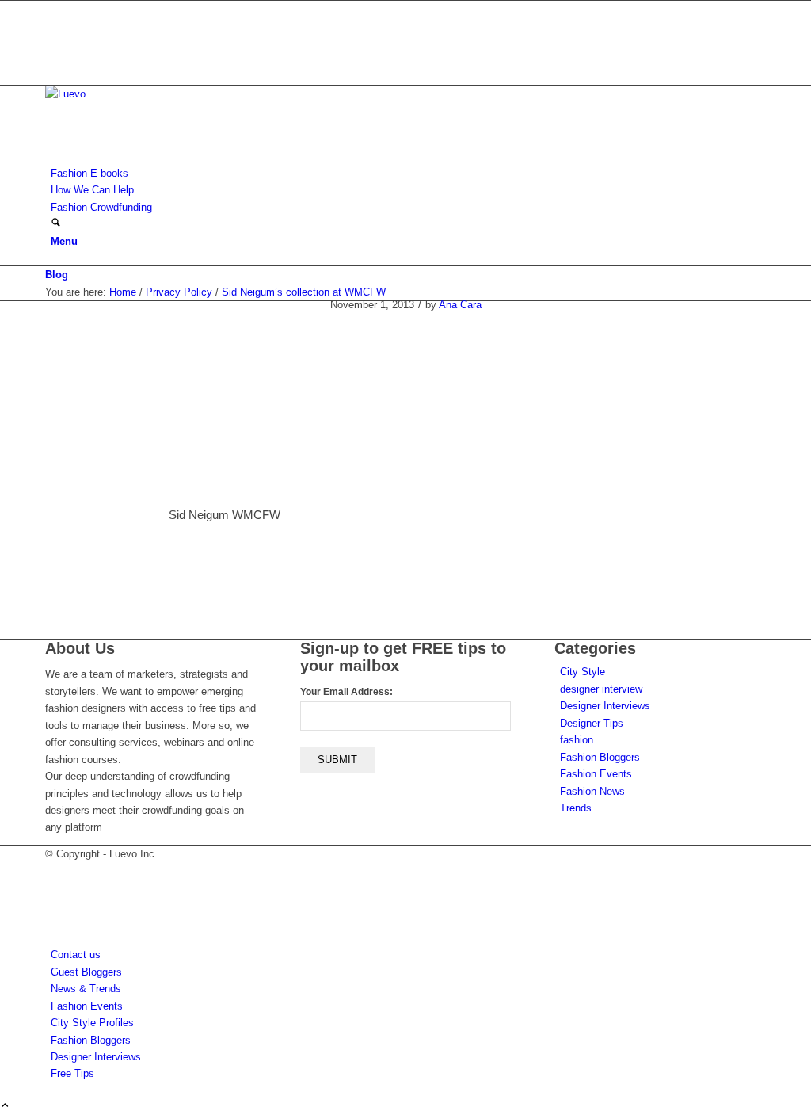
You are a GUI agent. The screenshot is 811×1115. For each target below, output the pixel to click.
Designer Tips (591, 723)
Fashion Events (596, 774)
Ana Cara (460, 305)
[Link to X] (55, 9)
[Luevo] (164, 94)
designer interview (601, 689)
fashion (576, 740)
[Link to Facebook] (55, 26)
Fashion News (592, 791)
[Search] (56, 224)
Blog (56, 275)
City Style (582, 672)
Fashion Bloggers (600, 757)
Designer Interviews (605, 706)
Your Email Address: (346, 691)
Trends (576, 808)
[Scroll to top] (5, 1107)
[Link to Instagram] (55, 43)
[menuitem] (408, 173)
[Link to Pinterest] (55, 60)
